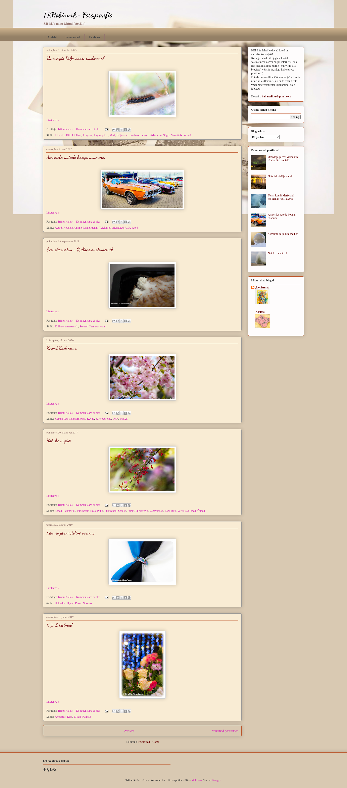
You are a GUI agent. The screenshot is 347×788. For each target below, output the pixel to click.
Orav (115, 418)
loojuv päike (101, 135)
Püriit (78, 603)
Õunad (201, 511)
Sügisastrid (142, 511)
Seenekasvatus (97, 326)
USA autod (131, 227)
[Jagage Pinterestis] (129, 130)
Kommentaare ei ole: (88, 129)
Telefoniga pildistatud (111, 227)
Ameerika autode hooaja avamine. (75, 157)
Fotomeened (72, 37)
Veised (187, 135)
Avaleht (52, 37)
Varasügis (176, 135)
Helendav (60, 603)
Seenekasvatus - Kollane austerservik (79, 249)
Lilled (77, 717)
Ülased (124, 418)
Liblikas (76, 135)
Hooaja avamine (72, 227)
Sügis (166, 135)
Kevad (90, 418)
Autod (58, 227)
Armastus (60, 717)
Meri (112, 135)
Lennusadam (90, 227)
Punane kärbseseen (151, 135)
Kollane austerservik (66, 326)
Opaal (70, 603)
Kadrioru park (77, 418)
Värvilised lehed (187, 511)
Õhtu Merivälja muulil (280, 176)
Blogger (216, 780)
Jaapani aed (61, 418)
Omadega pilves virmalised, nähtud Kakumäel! (283, 158)
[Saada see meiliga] (114, 130)
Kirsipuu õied (103, 418)
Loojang (87, 135)
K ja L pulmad (59, 625)
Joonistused (262, 287)
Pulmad (86, 717)
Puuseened (110, 511)
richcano (197, 780)
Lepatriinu (69, 511)
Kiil (68, 135)
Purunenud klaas (86, 511)
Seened (84, 326)
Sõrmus (87, 603)
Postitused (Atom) (148, 742)
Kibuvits (59, 135)
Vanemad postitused (225, 730)
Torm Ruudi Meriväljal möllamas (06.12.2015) (281, 197)
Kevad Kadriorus (61, 348)
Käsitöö (260, 312)
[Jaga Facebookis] (125, 130)
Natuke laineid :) (277, 253)
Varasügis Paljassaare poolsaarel (75, 58)
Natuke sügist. (59, 441)
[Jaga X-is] (121, 130)
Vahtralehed (156, 511)
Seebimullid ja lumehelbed (283, 234)
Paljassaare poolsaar (128, 135)
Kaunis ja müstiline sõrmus (70, 533)
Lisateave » (52, 120)
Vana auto (170, 511)
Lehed (58, 511)
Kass (69, 717)
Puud (100, 511)
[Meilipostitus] (106, 129)
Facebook (94, 37)
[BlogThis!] (118, 130)
